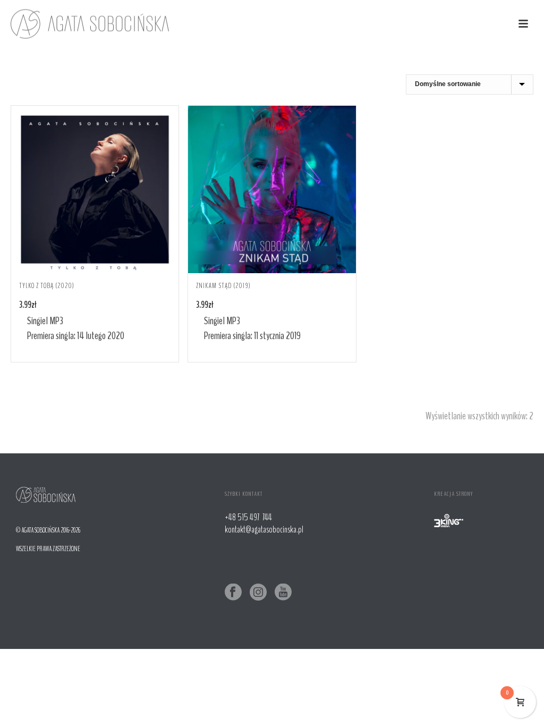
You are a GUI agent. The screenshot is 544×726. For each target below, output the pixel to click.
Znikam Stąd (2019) (223, 286)
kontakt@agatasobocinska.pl (264, 530)
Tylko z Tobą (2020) (46, 286)
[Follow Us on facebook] (233, 593)
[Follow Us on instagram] (258, 593)
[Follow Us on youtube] (283, 593)
